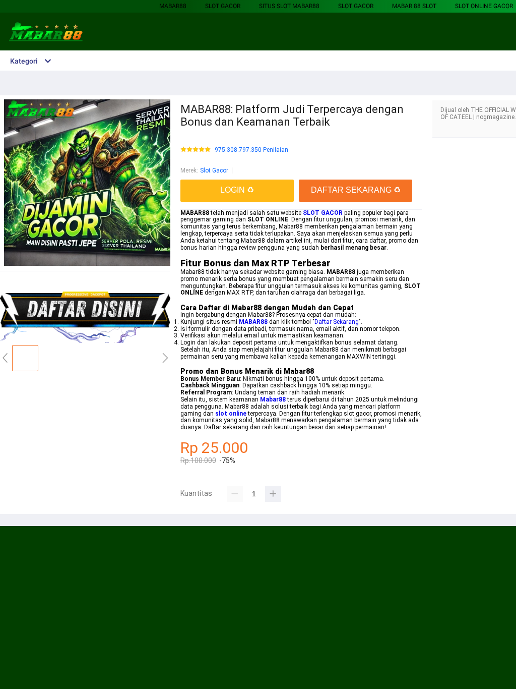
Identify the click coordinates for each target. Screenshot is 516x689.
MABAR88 (172, 6)
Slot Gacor (222, 6)
